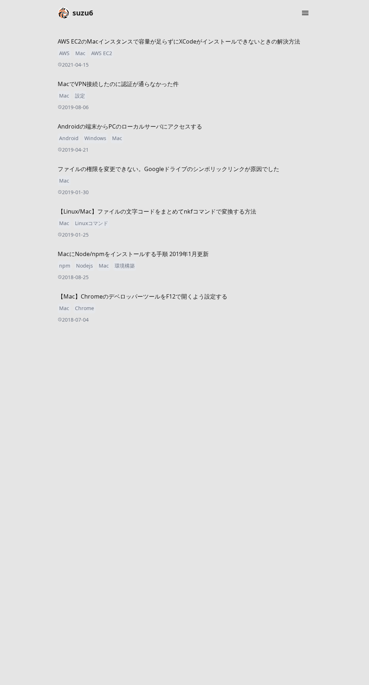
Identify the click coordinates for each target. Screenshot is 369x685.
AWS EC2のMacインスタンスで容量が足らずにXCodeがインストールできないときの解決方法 (179, 41)
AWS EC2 (101, 53)
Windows (95, 138)
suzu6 (82, 13)
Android (69, 138)
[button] (305, 13)
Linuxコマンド (91, 223)
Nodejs (84, 265)
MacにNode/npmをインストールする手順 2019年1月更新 (133, 254)
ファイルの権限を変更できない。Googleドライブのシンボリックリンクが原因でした (168, 169)
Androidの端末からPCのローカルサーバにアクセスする (130, 126)
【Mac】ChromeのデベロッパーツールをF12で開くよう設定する (142, 296)
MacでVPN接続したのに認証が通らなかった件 (118, 84)
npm (64, 265)
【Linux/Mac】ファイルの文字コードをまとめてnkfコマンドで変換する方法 (157, 211)
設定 (80, 95)
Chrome (84, 308)
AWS (64, 53)
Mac (80, 53)
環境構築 (125, 265)
